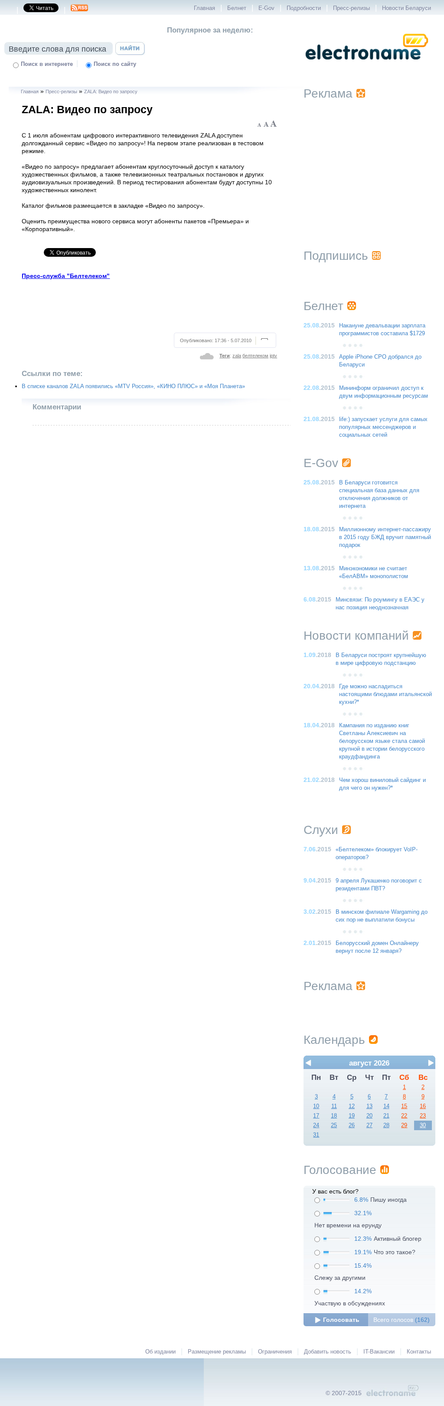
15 (404, 1106)
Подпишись (336, 255)
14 (386, 1106)
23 (423, 1116)
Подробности (304, 8)
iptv (273, 355)
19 (352, 1116)
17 (316, 1116)
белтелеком (255, 355)
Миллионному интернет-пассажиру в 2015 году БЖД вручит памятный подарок (385, 537)
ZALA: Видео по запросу (110, 91)
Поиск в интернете (47, 64)
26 (352, 1125)
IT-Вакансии (379, 1352)
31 (316, 1135)
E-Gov (266, 8)
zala (236, 355)
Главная (204, 8)
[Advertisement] (149, 304)
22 (404, 1116)
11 (334, 1106)
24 (316, 1125)
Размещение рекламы (217, 1352)
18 (334, 1116)
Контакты (419, 1352)
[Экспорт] (79, 10)
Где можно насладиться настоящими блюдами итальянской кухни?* (385, 694)
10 (316, 1106)
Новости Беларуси (406, 8)
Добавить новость (327, 1352)
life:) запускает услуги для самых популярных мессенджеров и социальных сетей (383, 427)
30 (423, 1125)
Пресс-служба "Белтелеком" (66, 275)
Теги (224, 355)
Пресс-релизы (351, 8)
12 (352, 1106)
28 (386, 1125)
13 (369, 1106)
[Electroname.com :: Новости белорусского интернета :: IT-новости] (367, 65)
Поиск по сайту (115, 64)
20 (369, 1116)
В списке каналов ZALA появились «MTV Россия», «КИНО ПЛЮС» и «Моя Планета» (133, 386)
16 (423, 1106)
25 (334, 1125)
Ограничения (275, 1352)
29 (404, 1125)
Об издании (160, 1352)
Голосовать (341, 1319)
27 (369, 1125)
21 (386, 1116)
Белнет (236, 8)
